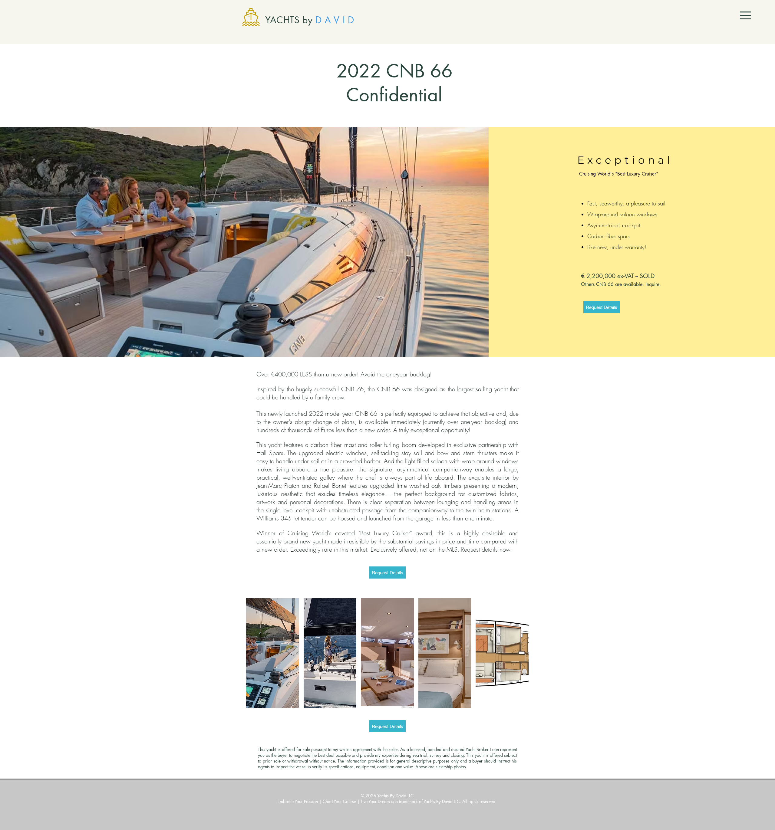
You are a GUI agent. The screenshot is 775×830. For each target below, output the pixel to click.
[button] (745, 15)
